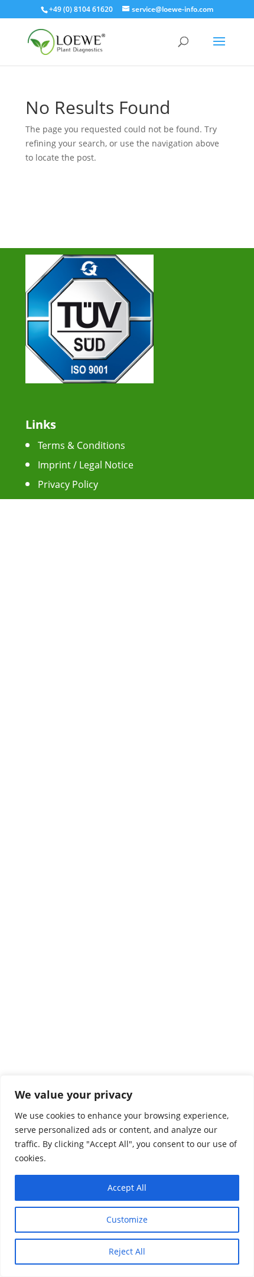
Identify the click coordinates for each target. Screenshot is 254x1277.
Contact (55, 503)
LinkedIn (56, 629)
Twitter (53, 590)
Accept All (127, 1187)
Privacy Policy (68, 484)
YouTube (57, 610)
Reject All (127, 1251)
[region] (127, 1176)
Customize (127, 1219)
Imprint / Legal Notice (85, 464)
